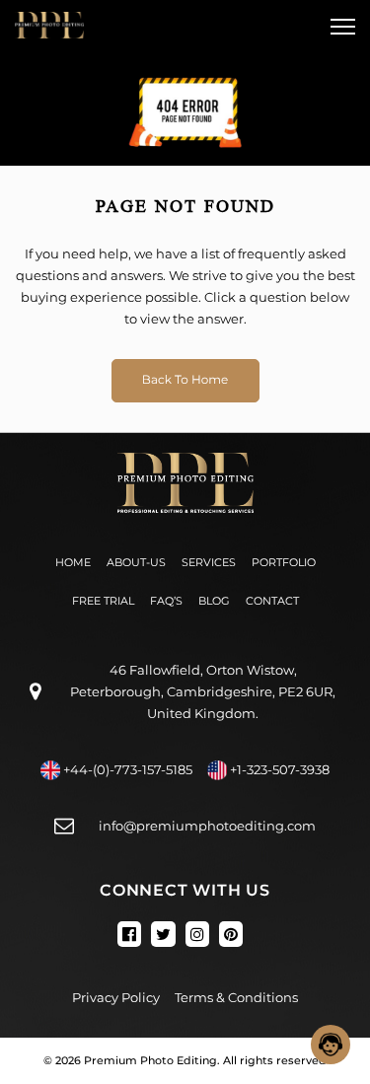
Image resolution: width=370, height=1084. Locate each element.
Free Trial (103, 601)
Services (209, 562)
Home (73, 562)
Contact (272, 601)
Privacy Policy (116, 997)
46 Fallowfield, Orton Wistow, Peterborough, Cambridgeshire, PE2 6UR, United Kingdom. (202, 691)
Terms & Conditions (236, 997)
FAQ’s (166, 601)
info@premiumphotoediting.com (207, 825)
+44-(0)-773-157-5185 (127, 769)
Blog (214, 601)
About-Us (136, 562)
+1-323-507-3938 (280, 769)
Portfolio (284, 562)
